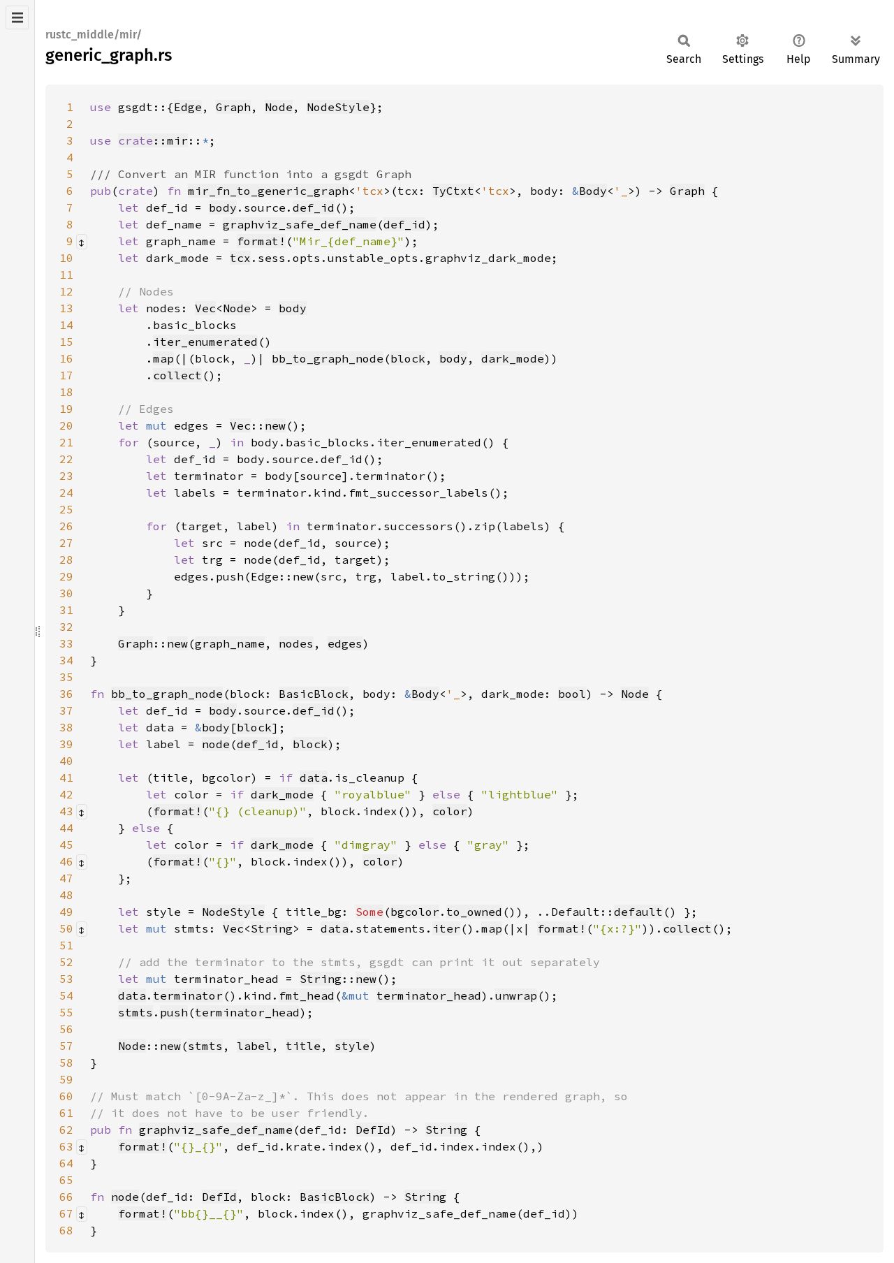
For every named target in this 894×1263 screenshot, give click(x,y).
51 (66, 945)
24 (66, 492)
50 (66, 928)
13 (66, 308)
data (314, 777)
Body (593, 191)
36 (66, 694)
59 (66, 1079)
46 (66, 861)
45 (66, 845)
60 (66, 1096)
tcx (240, 258)
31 (66, 610)
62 (66, 1130)
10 (66, 258)
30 (66, 593)
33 (66, 643)
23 (66, 476)
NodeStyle (338, 107)
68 (66, 1230)
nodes (296, 643)
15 (66, 342)
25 (66, 509)
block (407, 358)
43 (66, 811)
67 (66, 1213)
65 (66, 1180)
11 (66, 275)
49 (66, 912)
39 (66, 744)
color (449, 811)
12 (66, 291)
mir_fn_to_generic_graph (268, 191)
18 (66, 392)
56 (66, 1029)
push (174, 1012)
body (223, 207)
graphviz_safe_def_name (299, 224)
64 (66, 1163)
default (638, 912)
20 (66, 425)
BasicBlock (314, 694)
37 (66, 710)
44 (66, 828)
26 (66, 526)
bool (572, 694)
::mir (153, 140)
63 (66, 1146)
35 (66, 677)
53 (66, 979)
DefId (373, 1130)
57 (66, 1046)
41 (66, 777)
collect (177, 375)
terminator (188, 995)
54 (66, 995)
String (272, 928)
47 (66, 878)
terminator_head (428, 995)
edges (345, 643)
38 (66, 727)
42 (66, 794)
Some (369, 912)
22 (66, 459)
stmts (135, 1012)
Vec (205, 308)
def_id (314, 207)
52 (66, 962)
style (352, 1046)
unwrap (516, 995)
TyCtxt (453, 191)
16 (66, 358)
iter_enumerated (205, 342)
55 (66, 1012)
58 (66, 1062)
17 (66, 375)
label (254, 1046)
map (163, 358)
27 (66, 543)
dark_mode (512, 358)
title (303, 1046)
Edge (188, 107)
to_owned (474, 912)
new (275, 425)
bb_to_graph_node (327, 358)
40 (66, 761)
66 (66, 1197)
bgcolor (414, 912)
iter (446, 928)
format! (261, 241)
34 (66, 660)
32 (66, 627)
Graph (233, 107)
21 (66, 442)
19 (66, 409)
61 (66, 1113)
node (216, 744)
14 (66, 325)
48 (66, 895)
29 (66, 576)
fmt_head (307, 995)
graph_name (230, 643)
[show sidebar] (17, 17)
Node (279, 107)
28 (66, 560)
